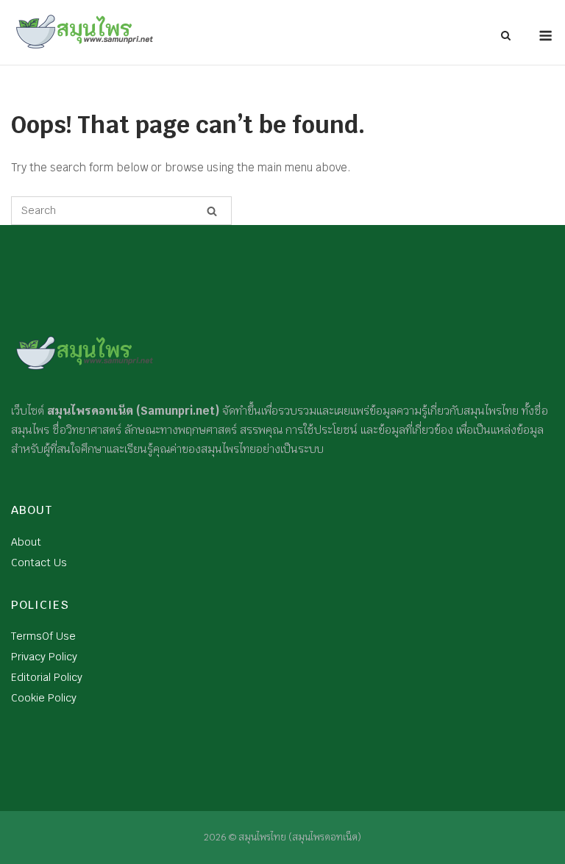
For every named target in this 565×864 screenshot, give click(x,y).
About (26, 542)
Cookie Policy (44, 697)
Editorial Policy (46, 677)
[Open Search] (506, 36)
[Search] (212, 211)
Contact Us (39, 562)
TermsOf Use (43, 636)
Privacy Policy (44, 656)
